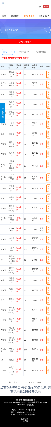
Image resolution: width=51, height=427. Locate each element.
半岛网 (11, 134)
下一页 (33, 382)
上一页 (16, 382)
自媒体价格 (29, 16)
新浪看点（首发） (11, 104)
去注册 (48, 74)
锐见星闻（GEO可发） (11, 340)
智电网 (11, 360)
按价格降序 (41, 52)
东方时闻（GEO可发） (11, 270)
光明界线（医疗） (11, 188)
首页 (4, 16)
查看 (41, 74)
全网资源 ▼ (43, 16)
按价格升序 (24, 52)
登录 (46, 7)
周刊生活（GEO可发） (11, 208)
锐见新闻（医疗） (11, 74)
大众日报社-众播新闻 (12, 144)
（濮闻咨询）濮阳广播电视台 (11, 166)
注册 (39, 7)
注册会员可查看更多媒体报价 (15, 58)
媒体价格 (15, 16)
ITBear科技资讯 (11, 114)
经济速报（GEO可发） (11, 330)
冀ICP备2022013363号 (25, 400)
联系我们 (3, 113)
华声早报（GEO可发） (11, 310)
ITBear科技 (11, 229)
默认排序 (7, 52)
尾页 (39, 382)
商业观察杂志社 (11, 94)
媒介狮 (25, 421)
